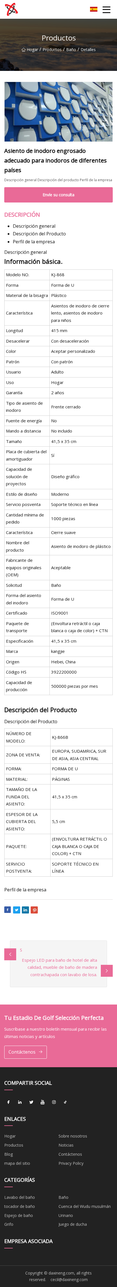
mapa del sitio (17, 1163)
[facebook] (8, 1102)
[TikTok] (65, 1102)
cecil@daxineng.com (69, 1279)
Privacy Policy (70, 1163)
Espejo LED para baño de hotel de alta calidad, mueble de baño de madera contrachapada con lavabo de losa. (59, 967)
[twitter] (31, 1102)
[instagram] (54, 1102)
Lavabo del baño (19, 1197)
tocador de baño (19, 1206)
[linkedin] (20, 1102)
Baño (71, 49)
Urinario (65, 1215)
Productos (52, 49)
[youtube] (42, 1102)
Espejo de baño (18, 1215)
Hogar (32, 49)
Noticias (66, 1145)
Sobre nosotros (72, 1136)
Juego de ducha (72, 1224)
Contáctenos (22, 1052)
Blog (8, 1154)
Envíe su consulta (58, 194)
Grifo (8, 1224)
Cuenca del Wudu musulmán (84, 1206)
